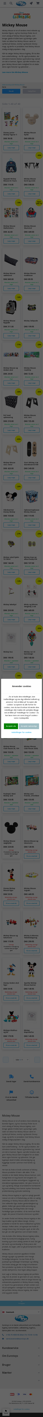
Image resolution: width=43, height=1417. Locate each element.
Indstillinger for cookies (21, 732)
